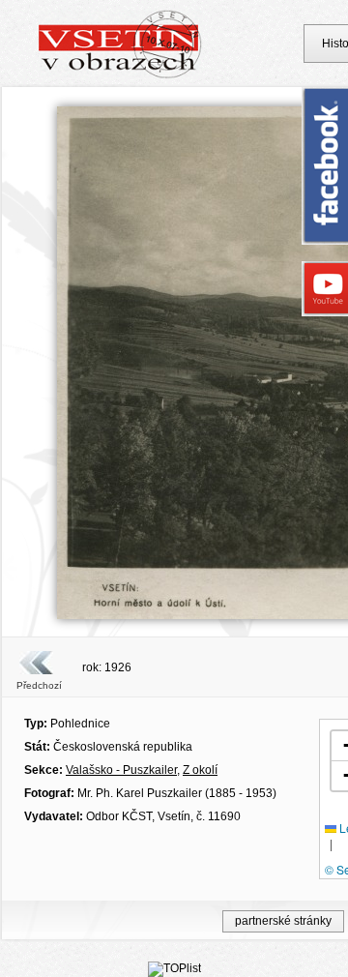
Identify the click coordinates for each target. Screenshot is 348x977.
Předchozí (39, 685)
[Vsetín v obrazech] (120, 75)
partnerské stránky (283, 921)
